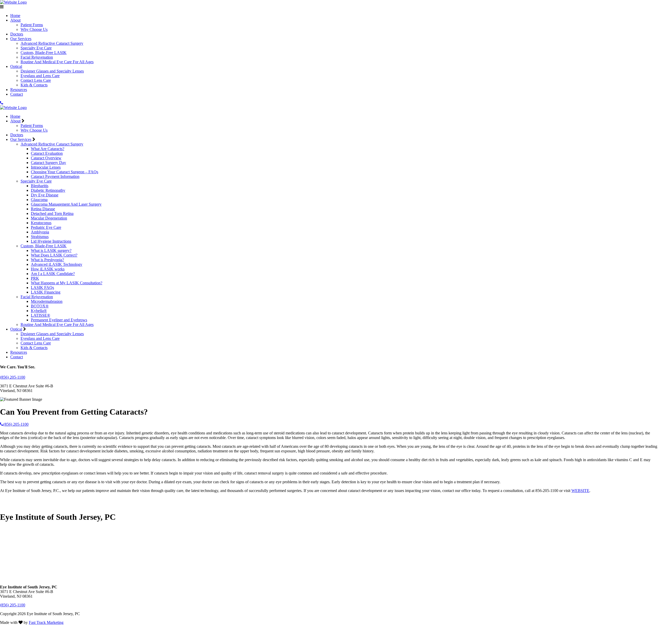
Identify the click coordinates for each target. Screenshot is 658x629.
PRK (35, 278)
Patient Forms (32, 25)
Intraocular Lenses (46, 167)
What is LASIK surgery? (51, 250)
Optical (16, 66)
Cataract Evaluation (47, 153)
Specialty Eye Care (36, 48)
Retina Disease (43, 209)
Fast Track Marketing (46, 622)
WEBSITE (580, 490)
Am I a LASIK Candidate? (53, 273)
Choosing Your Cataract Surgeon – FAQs (64, 172)
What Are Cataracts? (47, 149)
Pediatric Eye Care (46, 227)
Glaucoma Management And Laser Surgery (66, 204)
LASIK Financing (45, 292)
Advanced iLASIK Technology (56, 264)
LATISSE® (40, 315)
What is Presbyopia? (47, 260)
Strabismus (40, 236)
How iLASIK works (48, 269)
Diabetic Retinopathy (48, 190)
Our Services (20, 39)
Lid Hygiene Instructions (51, 241)
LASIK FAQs (42, 287)
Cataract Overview (46, 158)
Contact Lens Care (36, 80)
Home (15, 15)
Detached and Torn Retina (52, 213)
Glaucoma (39, 199)
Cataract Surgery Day (48, 162)
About (15, 20)
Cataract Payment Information (55, 176)
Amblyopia (40, 232)
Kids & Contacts (34, 85)
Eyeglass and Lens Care (40, 76)
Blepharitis (39, 186)
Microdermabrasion (46, 301)
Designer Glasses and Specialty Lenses (52, 71)
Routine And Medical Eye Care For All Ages (57, 62)
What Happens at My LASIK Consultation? (66, 283)
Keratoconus (41, 223)
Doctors (16, 34)
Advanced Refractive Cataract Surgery (52, 43)
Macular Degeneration (49, 218)
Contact (16, 94)
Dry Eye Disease (44, 195)
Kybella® (39, 310)
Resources (18, 89)
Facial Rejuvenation (37, 57)
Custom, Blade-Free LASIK (44, 52)
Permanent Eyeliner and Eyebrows (59, 320)
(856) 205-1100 (12, 377)
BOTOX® (40, 306)
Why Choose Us (34, 29)
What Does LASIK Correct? (54, 255)
